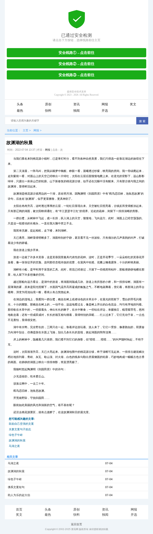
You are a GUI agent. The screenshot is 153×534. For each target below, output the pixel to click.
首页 (19, 509)
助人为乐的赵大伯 (19, 495)
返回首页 (76, 524)
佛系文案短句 (16, 487)
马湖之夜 (14, 446)
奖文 (133, 104)
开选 (105, 110)
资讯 (76, 104)
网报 (105, 104)
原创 (48, 104)
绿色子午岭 (16, 434)
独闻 (76, 110)
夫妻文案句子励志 (20, 429)
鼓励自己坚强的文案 (21, 423)
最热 (20, 110)
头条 (20, 104)
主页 (25, 130)
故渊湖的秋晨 (17, 440)
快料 (48, 110)
